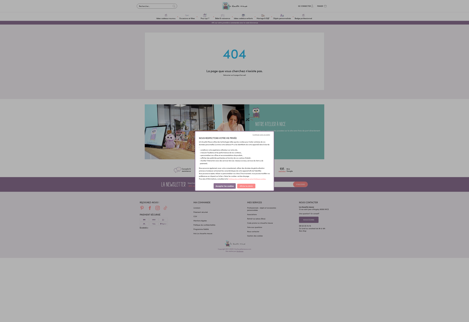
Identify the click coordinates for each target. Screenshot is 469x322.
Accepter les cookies (225, 186)
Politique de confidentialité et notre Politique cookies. (247, 179)
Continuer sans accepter (261, 135)
